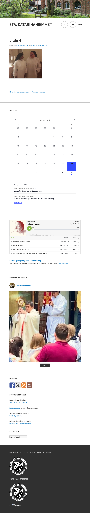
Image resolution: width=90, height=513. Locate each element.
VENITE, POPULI (15, 416)
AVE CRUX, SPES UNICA (18, 403)
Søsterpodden (14, 408)
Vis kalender (18, 202)
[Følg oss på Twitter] (18, 385)
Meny (79, 24)
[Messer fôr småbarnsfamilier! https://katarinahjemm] (45, 326)
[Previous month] (15, 120)
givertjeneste (63, 263)
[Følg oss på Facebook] (12, 385)
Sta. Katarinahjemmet (30, 24)
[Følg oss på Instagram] (29, 385)
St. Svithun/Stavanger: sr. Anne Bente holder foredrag (34, 199)
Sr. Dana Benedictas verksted (20, 424)
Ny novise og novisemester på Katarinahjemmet (27, 92)
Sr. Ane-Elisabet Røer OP (39, 45)
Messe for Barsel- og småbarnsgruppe (28, 191)
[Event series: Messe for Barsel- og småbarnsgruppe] (35, 188)
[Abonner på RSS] (23, 385)
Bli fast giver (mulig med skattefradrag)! (25, 261)
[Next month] (75, 120)
